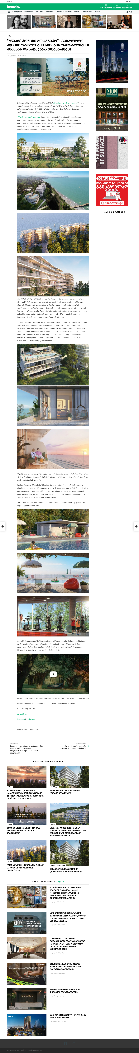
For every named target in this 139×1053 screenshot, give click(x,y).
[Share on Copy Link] (8, 69)
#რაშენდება (54, 787)
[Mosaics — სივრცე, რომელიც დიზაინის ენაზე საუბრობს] (26, 999)
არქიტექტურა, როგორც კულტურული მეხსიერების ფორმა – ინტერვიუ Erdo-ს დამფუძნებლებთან (19, 25)
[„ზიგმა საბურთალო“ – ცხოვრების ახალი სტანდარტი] (26, 1025)
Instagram (31, 719)
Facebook (21, 719)
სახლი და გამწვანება (64, 12)
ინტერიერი (28, 12)
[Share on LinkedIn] (8, 65)
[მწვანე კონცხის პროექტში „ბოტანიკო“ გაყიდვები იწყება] (69, 853)
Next (131, 21)
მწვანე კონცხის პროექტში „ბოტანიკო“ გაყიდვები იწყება (66, 870)
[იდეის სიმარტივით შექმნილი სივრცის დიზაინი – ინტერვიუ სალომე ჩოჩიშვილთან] (69, 21)
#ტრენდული (127, 8)
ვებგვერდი (22, 714)
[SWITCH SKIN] (127, 12)
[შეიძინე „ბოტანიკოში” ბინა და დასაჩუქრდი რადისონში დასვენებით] (26, 814)
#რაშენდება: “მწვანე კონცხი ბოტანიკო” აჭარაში (65, 791)
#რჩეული (117, 8)
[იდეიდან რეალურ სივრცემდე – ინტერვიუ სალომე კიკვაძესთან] (119, 22)
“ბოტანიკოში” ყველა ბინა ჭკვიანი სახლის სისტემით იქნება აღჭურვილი (25, 868)
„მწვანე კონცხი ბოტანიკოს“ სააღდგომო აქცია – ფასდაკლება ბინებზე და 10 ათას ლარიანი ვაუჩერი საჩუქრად (68, 832)
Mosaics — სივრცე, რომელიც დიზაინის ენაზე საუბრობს (64, 990)
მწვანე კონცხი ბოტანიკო (29, 117)
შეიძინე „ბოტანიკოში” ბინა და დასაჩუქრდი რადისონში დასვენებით (23, 830)
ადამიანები (87, 12)
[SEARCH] (130, 12)
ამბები (97, 12)
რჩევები (77, 12)
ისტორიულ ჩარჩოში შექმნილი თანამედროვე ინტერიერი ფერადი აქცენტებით (42, 24)
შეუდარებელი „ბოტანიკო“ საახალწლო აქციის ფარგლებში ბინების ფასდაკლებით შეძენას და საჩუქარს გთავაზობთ (25, 794)
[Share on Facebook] (8, 61)
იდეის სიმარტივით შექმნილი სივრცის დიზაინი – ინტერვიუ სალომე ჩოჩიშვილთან (68, 24)
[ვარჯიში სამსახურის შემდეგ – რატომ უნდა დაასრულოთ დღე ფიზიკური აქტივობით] (26, 974)
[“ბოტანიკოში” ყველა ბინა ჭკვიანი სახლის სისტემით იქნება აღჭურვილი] (26, 851)
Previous (8, 21)
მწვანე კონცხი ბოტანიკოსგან (65, 103)
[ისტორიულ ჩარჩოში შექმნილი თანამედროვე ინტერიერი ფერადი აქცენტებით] (44, 21)
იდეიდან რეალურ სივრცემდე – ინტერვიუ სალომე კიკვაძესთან (117, 25)
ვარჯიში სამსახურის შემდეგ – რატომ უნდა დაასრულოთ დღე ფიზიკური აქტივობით (66, 966)
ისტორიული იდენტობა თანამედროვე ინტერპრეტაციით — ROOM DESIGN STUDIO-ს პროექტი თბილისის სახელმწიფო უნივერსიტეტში (68, 943)
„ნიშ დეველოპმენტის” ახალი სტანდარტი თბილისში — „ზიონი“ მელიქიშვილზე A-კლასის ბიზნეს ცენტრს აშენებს (68, 917)
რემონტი (49, 12)
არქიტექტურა (17, 12)
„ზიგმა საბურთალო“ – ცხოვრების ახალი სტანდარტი (68, 1016)
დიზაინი (39, 12)
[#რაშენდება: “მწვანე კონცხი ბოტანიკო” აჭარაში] (69, 777)
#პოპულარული (106, 8)
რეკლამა (9, 1)
